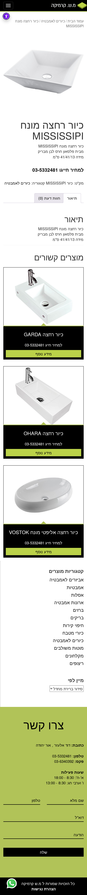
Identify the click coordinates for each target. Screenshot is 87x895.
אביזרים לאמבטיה (67, 579)
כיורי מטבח (73, 632)
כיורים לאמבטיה (53, 20)
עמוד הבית (76, 20)
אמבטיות (75, 587)
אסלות (77, 595)
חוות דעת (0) (49, 198)
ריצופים (77, 663)
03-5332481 (62, 756)
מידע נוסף (43, 353)
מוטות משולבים (69, 648)
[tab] (72, 198)
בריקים (77, 617)
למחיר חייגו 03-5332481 (58, 169)
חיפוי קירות (73, 625)
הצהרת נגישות (43, 888)
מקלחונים (74, 655)
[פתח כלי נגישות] (6, 16)
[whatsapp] (12, 883)
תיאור (72, 198)
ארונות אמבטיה (69, 602)
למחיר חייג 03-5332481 (43, 345)
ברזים (78, 610)
